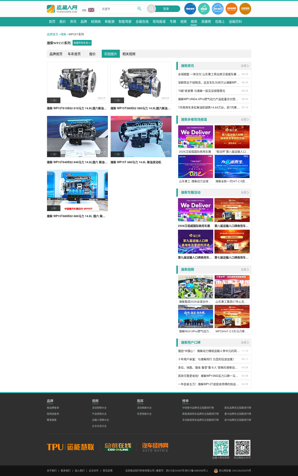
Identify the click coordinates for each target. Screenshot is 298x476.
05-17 (245, 359)
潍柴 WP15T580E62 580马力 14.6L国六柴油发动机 (141, 108)
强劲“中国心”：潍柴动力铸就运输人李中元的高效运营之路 (209, 351)
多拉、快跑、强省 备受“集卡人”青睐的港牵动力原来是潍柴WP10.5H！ (209, 367)
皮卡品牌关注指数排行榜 (237, 420)
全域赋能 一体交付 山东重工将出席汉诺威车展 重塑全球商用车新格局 (209, 74)
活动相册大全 (144, 407)
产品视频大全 (99, 414)
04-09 (245, 384)
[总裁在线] (117, 447)
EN (84, 10)
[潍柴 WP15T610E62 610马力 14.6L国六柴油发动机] (77, 82)
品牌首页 (52, 34)
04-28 (245, 367)
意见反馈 (108, 471)
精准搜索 (52, 420)
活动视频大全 (99, 407)
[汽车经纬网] (155, 447)
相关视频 (128, 54)
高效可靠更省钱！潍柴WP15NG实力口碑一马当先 (209, 376)
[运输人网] (62, 9)
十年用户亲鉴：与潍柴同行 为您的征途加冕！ (207, 359)
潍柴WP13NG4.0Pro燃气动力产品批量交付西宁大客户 (209, 99)
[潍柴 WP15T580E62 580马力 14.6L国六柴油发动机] (141, 82)
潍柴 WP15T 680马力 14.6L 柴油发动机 (135, 162)
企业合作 (94, 471)
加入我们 (80, 471)
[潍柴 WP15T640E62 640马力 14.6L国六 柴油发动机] (77, 136)
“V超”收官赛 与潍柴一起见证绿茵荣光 (201, 91)
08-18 (245, 107)
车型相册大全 (144, 414)
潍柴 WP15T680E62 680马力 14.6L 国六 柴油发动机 (77, 216)
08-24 (245, 90)
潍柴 (63, 34)
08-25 (245, 74)
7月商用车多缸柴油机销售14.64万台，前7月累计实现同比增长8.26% (209, 107)
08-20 (245, 99)
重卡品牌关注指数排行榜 (237, 414)
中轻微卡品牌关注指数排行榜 (198, 407)
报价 (92, 54)
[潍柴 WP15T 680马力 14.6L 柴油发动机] (141, 136)
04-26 (245, 375)
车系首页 (74, 54)
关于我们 (52, 471)
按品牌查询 (53, 407)
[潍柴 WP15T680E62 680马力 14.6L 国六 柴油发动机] (77, 190)
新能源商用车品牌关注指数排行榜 (200, 414)
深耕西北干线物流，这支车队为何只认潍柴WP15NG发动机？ (209, 82)
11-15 (245, 350)
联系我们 (66, 471)
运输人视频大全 (100, 420)
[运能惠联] (73, 447)
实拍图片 (110, 54)
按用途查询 (53, 414)
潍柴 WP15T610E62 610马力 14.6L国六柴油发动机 (77, 108)
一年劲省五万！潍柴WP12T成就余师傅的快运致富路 (209, 384)
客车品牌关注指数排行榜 (237, 407)
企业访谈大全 (99, 426)
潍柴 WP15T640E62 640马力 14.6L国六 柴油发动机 (77, 162)
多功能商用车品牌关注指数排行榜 (200, 420)
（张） (53, 100)
